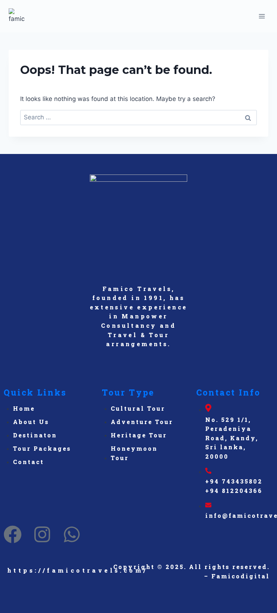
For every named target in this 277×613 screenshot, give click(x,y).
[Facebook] (13, 534)
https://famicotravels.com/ (77, 570)
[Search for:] (138, 117)
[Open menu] (261, 16)
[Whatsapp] (72, 534)
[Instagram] (42, 534)
